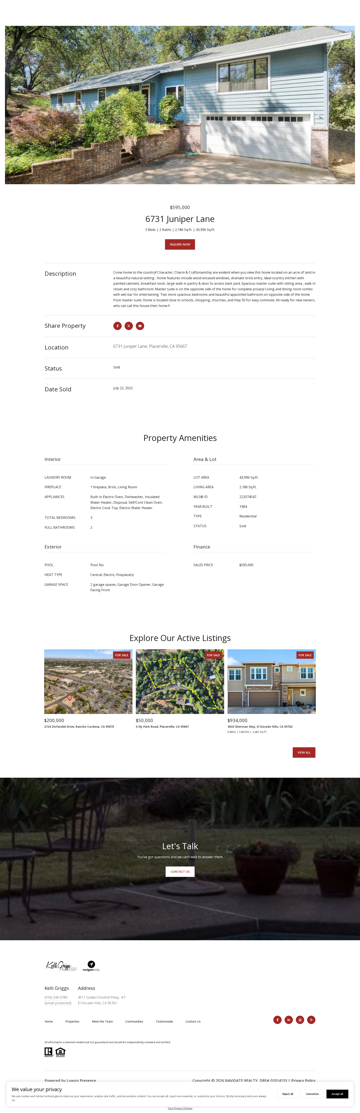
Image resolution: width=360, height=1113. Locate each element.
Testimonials (164, 1021)
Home (49, 1021)
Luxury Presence (81, 1080)
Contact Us (193, 1021)
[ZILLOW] (300, 1020)
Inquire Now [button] (180, 244)
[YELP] (311, 1020)
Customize (312, 1094)
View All (304, 752)
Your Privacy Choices (180, 1108)
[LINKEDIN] (289, 1020)
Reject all (287, 1094)
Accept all (337, 1094)
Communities (134, 1021)
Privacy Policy (303, 1080)
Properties (72, 1021)
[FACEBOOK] (277, 1020)
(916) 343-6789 (56, 997)
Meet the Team (102, 1021)
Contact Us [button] (180, 872)
